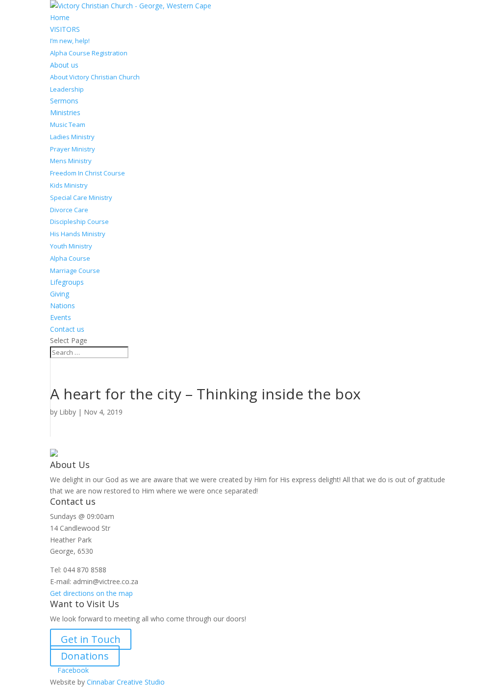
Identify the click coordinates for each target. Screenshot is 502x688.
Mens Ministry (71, 160)
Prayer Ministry (72, 149)
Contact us (67, 329)
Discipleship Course (79, 221)
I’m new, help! (70, 40)
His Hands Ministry (77, 233)
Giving (59, 293)
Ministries (65, 112)
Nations (62, 305)
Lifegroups (67, 282)
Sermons (64, 100)
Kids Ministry (69, 185)
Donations (85, 656)
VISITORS (65, 29)
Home (60, 17)
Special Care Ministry (81, 197)
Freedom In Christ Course (87, 173)
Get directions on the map (91, 593)
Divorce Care (69, 209)
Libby (67, 412)
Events (60, 317)
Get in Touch (91, 639)
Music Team (67, 124)
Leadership (67, 89)
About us (64, 65)
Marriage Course (75, 270)
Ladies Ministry (72, 136)
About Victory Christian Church (95, 77)
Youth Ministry (71, 246)
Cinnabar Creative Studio (126, 682)
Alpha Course (70, 258)
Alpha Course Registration (88, 53)
